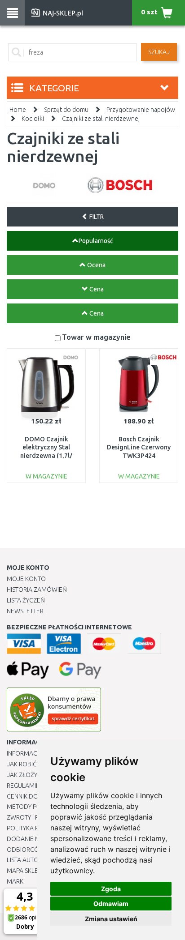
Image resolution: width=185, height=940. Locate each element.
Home (17, 109)
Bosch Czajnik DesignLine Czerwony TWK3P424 (139, 447)
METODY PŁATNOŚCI (35, 806)
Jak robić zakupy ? (35, 764)
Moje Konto (26, 578)
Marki (16, 881)
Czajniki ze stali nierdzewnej (101, 118)
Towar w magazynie (96, 337)
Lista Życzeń (26, 600)
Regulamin (23, 785)
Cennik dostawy (32, 796)
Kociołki (33, 118)
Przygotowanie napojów (140, 109)
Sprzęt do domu (66, 109)
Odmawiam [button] (110, 903)
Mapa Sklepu (26, 870)
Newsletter (25, 611)
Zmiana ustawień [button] (111, 919)
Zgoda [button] (111, 889)
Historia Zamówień (37, 589)
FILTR (96, 216)
